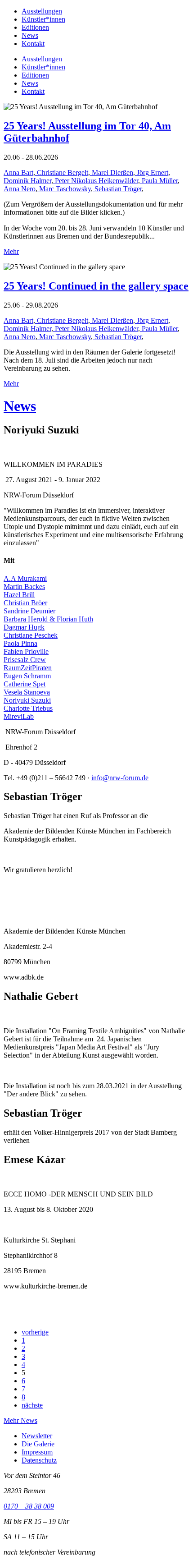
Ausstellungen (42, 11)
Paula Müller (159, 180)
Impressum (37, 1452)
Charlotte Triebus (28, 708)
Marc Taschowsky (64, 189)
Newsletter (37, 1436)
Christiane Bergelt (61, 172)
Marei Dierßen (111, 172)
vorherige (35, 1332)
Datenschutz (39, 1460)
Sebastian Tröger (117, 189)
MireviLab (19, 716)
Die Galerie (38, 1444)
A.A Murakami (25, 578)
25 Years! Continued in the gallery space (96, 286)
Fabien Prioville (26, 651)
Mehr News (20, 1420)
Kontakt (33, 43)
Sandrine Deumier (29, 611)
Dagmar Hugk (24, 627)
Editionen (35, 27)
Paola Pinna (20, 643)
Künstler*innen (43, 19)
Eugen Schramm (27, 676)
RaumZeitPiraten (28, 668)
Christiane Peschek (31, 635)
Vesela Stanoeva (27, 692)
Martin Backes (24, 586)
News (30, 35)
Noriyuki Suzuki (27, 700)
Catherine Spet (24, 684)
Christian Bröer (25, 603)
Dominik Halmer (27, 180)
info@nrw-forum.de (119, 778)
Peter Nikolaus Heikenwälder (95, 180)
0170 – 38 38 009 (29, 1506)
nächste (32, 1405)
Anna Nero (20, 189)
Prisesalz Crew (25, 659)
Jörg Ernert (151, 172)
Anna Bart (18, 172)
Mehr (11, 251)
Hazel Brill (19, 594)
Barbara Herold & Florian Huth (48, 619)
